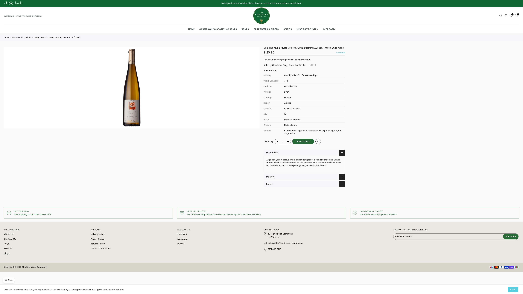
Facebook (182, 234)
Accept (513, 289)
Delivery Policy (98, 234)
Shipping (281, 59)
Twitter (180, 243)
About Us (8, 234)
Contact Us (10, 239)
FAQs (6, 243)
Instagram (182, 239)
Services (8, 248)
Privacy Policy (97, 239)
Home (7, 37)
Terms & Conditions (101, 248)
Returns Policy (98, 243)
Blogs (7, 253)
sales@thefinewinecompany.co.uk (285, 243)
